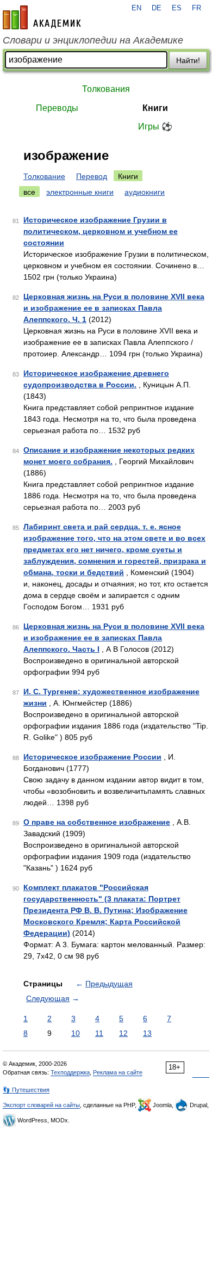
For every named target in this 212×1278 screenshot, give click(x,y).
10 (75, 1033)
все (29, 192)
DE (156, 8)
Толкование (44, 176)
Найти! (188, 60)
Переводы (57, 108)
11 (99, 1033)
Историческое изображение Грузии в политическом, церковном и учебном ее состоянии (100, 231)
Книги (155, 108)
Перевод (91, 176)
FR (196, 8)
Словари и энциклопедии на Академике (93, 40)
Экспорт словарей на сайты (41, 1105)
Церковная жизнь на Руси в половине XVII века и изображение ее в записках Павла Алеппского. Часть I (113, 637)
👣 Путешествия (26, 1089)
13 (147, 1033)
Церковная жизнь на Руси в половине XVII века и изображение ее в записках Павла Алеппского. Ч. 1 (113, 308)
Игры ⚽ (155, 126)
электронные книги (80, 192)
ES (177, 8)
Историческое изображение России (92, 756)
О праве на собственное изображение (96, 822)
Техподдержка (70, 1072)
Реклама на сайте (117, 1072)
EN (136, 8)
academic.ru (42, 17)
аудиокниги (144, 192)
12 (123, 1033)
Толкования (106, 89)
